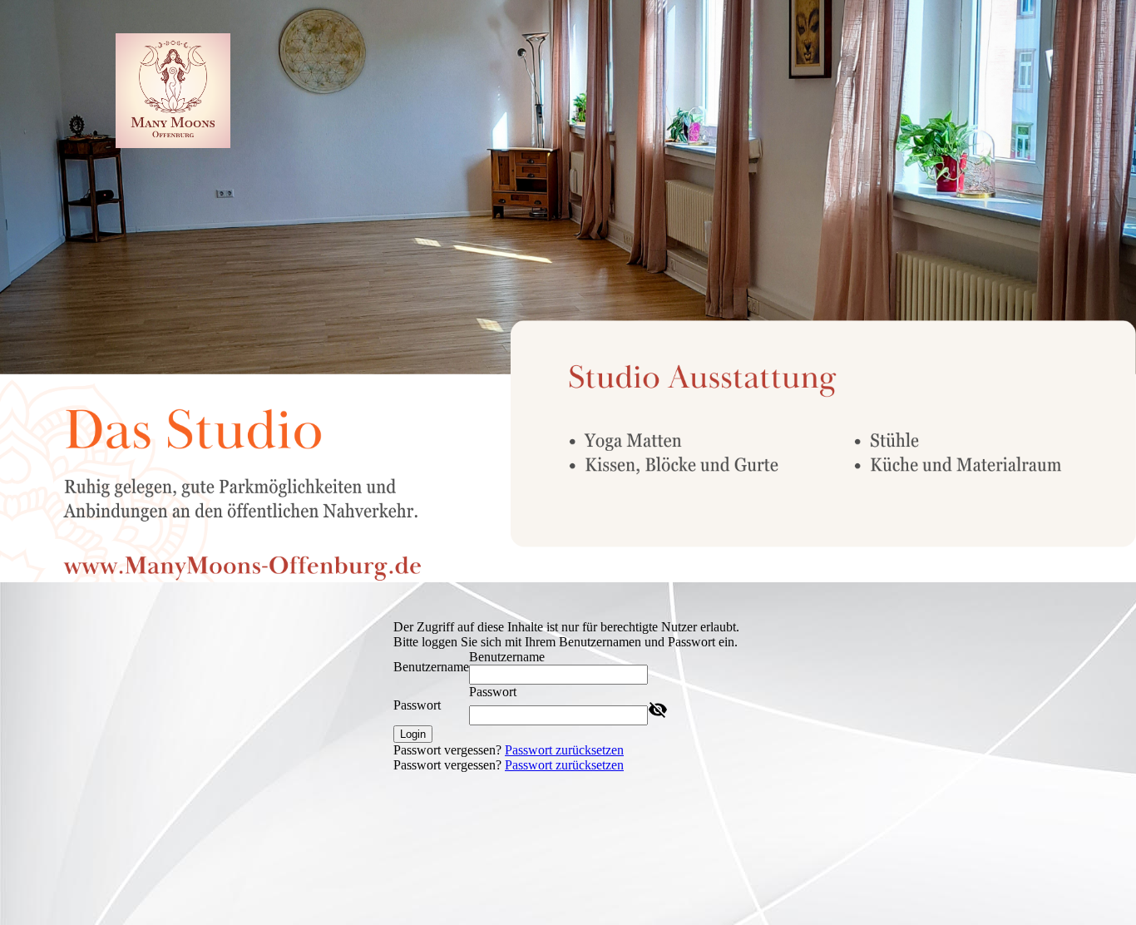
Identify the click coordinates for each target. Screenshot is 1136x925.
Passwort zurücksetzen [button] (564, 750)
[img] (173, 90)
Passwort (417, 705)
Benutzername (431, 667)
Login (413, 734)
